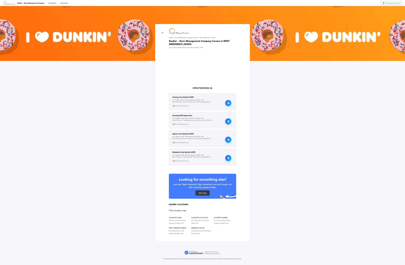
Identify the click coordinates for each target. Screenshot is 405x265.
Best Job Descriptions (190, 259)
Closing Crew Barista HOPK (183, 97)
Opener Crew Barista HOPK (183, 134)
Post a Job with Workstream (223, 259)
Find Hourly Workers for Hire (173, 259)
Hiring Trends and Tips (205, 259)
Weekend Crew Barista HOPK (183, 152)
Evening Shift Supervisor (182, 115)
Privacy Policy (237, 259)
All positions (64, 3)
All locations (52, 3)
